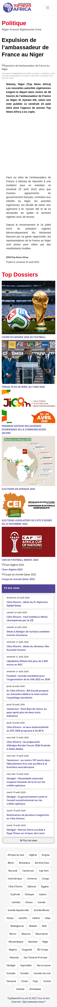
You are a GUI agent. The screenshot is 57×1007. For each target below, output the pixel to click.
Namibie (32, 941)
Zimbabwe (35, 989)
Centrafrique (15, 878)
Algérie (33, 854)
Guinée (41, 902)
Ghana (29, 902)
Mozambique (16, 941)
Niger (45, 941)
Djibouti (31, 886)
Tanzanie (11, 981)
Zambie (20, 989)
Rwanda (14, 957)
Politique (14, 23)
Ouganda (27, 949)
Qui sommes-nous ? (34, 1001)
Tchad (24, 981)
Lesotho (22, 918)
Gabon (42, 894)
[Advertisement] (28, 146)
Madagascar (17, 926)
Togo (35, 981)
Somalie (11, 973)
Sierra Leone (44, 965)
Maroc (13, 933)
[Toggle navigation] (48, 8)
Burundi (12, 870)
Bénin (11, 862)
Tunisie (47, 981)
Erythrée (15, 894)
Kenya (10, 918)
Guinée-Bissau (42, 910)
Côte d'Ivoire (15, 886)
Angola (46, 854)
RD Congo (42, 949)
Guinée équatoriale (18, 910)
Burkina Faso (42, 862)
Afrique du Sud (16, 854)
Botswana (24, 862)
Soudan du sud (42, 973)
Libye (47, 918)
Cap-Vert (44, 870)
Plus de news (29, 840)
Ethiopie (29, 894)
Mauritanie (42, 933)
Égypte (45, 886)
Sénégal (11, 965)
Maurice (26, 933)
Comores (32, 878)
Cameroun (28, 870)
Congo (45, 878)
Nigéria (13, 949)
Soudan (24, 973)
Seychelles (26, 965)
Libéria (36, 918)
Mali (44, 926)
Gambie (16, 902)
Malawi (33, 926)
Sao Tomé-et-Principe (35, 957)
